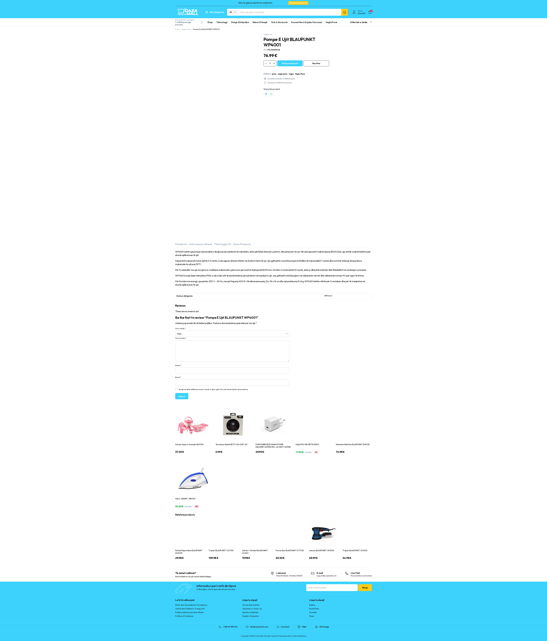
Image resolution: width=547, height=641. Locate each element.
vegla (291, 74)
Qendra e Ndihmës (250, 257)
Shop (210, 22)
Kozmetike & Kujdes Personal (306, 22)
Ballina (312, 250)
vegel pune (282, 74)
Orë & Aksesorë (279, 22)
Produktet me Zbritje (298, 3)
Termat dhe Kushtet (250, 250)
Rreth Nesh (314, 253)
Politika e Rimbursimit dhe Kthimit (189, 257)
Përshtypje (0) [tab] (223, 108)
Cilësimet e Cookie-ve (252, 253)
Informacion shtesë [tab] (200, 108)
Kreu (177, 29)
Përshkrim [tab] (181, 108)
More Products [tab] (242, 108)
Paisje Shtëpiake (240, 22)
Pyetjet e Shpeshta (250, 261)
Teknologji (221, 22)
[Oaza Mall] (188, 12)
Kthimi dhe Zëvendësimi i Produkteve (191, 250)
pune (274, 74)
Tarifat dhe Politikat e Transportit (189, 253)
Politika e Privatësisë (184, 261)
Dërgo (365, 232)
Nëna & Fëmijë (260, 22)
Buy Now (316, 63)
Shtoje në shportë (290, 63)
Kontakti (313, 257)
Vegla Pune (331, 22)
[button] (252, 37)
